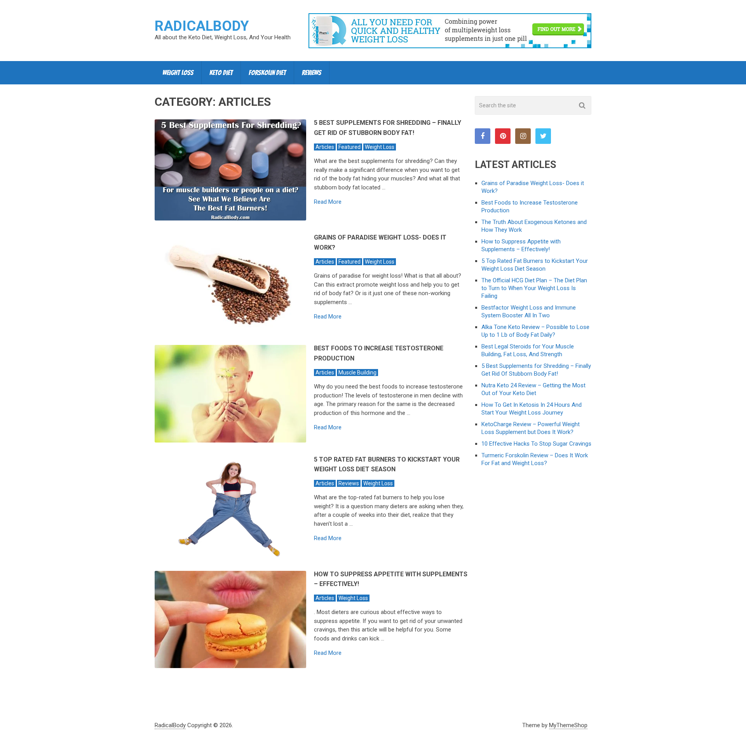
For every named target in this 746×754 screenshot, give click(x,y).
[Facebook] (482, 136)
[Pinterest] (503, 136)
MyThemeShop (568, 725)
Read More (328, 202)
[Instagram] (523, 136)
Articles (324, 147)
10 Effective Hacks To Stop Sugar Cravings (536, 443)
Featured (349, 147)
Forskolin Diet (267, 72)
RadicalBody (202, 26)
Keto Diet (221, 72)
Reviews (311, 72)
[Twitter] (543, 136)
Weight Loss (177, 72)
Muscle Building (357, 372)
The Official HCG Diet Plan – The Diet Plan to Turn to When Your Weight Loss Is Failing (534, 288)
